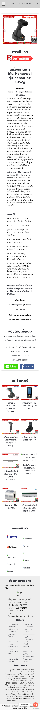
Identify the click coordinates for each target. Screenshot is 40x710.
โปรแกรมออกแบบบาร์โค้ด (28, 660)
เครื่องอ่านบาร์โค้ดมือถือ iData (28, 638)
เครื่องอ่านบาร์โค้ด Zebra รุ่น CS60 (29, 438)
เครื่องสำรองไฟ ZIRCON (13, 660)
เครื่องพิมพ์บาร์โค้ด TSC (13, 635)
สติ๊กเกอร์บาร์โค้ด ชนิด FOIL (10, 507)
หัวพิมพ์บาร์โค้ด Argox (13, 643)
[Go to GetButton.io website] (36, 708)
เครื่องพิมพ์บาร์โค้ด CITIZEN (13, 626)
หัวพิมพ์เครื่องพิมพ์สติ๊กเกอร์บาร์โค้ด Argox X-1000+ (29, 508)
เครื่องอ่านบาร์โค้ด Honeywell (28, 626)
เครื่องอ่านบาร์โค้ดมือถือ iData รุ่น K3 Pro (29, 406)
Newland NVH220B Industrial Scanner (10, 407)
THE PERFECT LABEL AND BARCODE (23, 3)
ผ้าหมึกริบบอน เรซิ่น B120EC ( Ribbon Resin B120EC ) (29, 469)
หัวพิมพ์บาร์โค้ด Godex (13, 648)
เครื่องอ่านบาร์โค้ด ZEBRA (27, 630)
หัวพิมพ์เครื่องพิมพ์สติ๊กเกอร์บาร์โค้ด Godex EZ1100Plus (10, 475)
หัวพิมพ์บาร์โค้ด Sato (13, 652)
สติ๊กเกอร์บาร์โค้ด (28, 657)
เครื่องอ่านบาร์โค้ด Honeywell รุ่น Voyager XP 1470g (11, 441)
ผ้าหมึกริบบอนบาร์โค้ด (27, 653)
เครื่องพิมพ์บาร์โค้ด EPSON (13, 630)
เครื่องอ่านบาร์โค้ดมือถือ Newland (27, 644)
